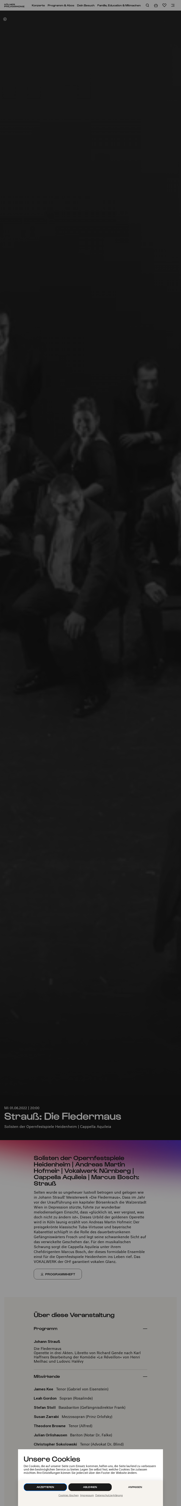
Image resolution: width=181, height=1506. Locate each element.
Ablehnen (90, 1487)
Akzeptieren (45, 1487)
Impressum (87, 1495)
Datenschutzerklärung (109, 1495)
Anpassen (135, 1487)
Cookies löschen (69, 1495)
